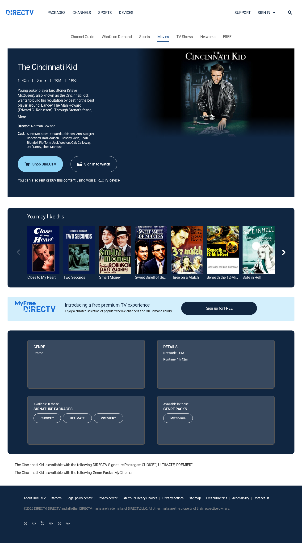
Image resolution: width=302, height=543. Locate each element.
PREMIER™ (108, 418)
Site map (194, 498)
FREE (227, 36)
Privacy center (107, 498)
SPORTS (105, 12)
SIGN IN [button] (264, 12)
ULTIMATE (77, 418)
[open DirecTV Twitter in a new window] (42, 523)
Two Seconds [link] (74, 277)
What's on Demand (117, 36)
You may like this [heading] (45, 217)
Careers (56, 498)
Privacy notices (173, 498)
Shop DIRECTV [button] (44, 164)
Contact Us (261, 498)
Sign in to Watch (97, 164)
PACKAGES (56, 12)
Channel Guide (82, 36)
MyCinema (178, 418)
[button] (290, 12)
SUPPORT (243, 12)
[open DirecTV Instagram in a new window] (51, 523)
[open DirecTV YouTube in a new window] (59, 523)
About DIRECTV (35, 498)
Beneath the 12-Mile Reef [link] (226, 277)
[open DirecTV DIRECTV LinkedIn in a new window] (25, 523)
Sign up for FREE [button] (219, 308)
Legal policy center (79, 498)
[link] (43, 250)
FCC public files (216, 498)
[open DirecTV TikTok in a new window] (68, 523)
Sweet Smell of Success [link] (154, 277)
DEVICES (126, 12)
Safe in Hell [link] (252, 277)
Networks (207, 36)
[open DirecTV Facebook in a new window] (34, 523)
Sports (144, 36)
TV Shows (184, 36)
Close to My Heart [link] (41, 277)
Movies (163, 36)
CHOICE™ (47, 418)
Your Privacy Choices (142, 498)
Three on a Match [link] (185, 277)
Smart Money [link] (110, 277)
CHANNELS (81, 12)
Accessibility (240, 498)
